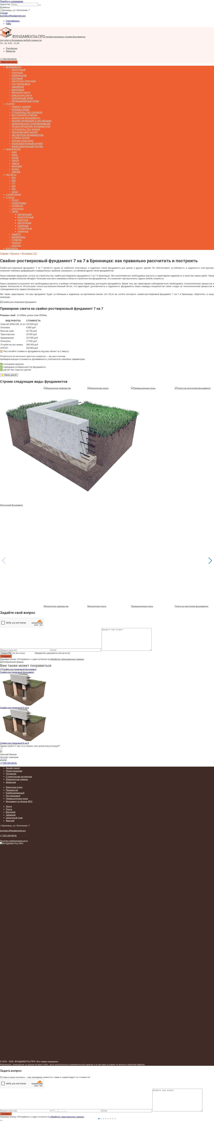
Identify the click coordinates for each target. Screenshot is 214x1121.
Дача (14, 155)
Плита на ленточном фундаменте (191, 606)
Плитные (22, 220)
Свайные (23, 231)
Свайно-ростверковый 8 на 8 (14, 743)
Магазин (17, 166)
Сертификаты (13, 21)
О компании (13, 194)
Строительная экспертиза (19, 776)
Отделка (17, 240)
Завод (15, 163)
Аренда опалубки (22, 141)
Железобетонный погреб (27, 146)
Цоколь (16, 245)
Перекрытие (19, 75)
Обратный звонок (8, 62)
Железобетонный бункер (27, 143)
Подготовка (19, 203)
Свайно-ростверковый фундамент (17, 672)
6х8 (13, 180)
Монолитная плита (96, 606)
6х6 (13, 177)
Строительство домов (26, 129)
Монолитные (25, 217)
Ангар (15, 158)
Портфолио (11, 48)
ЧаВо (8, 23)
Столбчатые (24, 228)
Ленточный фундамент (11, 505)
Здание (16, 172)
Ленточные (24, 223)
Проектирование (14, 771)
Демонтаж (11, 782)
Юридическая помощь (17, 779)
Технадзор (11, 773)
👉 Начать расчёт (9, 375)
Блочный (17, 78)
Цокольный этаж (22, 98)
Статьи (10, 197)
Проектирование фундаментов (31, 126)
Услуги (10, 104)
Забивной (18, 87)
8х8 (13, 186)
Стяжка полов (21, 138)
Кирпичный (24, 214)
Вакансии (10, 51)
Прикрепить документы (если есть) (52, 653)
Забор (15, 160)
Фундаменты (13, 67)
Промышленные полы (25, 101)
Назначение (13, 149)
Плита (9, 809)
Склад (15, 169)
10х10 (15, 192)
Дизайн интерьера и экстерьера (32, 121)
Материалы (18, 237)
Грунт (15, 200)
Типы (15, 211)
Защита (16, 234)
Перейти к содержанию (11, 1)
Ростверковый (21, 84)
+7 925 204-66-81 (8, 763)
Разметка (17, 206)
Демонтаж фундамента (26, 118)
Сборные (23, 226)
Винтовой (18, 90)
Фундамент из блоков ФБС (19, 801)
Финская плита (21, 92)
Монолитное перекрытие (56, 606)
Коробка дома (20, 109)
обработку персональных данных (67, 659)
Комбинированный (15, 793)
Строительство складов (27, 112)
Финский (10, 820)
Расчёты (11, 175)
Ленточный (19, 70)
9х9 (13, 189)
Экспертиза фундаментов (28, 135)
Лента (9, 806)
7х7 (13, 183)
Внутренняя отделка (25, 115)
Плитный (17, 73)
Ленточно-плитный (24, 81)
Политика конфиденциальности (14, 841)
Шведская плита (22, 95)
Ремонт (16, 243)
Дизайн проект (13, 768)
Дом (14, 152)
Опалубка (18, 209)
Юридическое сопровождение (31, 124)
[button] (98, 1118)
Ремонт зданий (21, 107)
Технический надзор (25, 132)
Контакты (12, 248)
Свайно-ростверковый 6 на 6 (14, 707)
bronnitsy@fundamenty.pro (13, 830)
